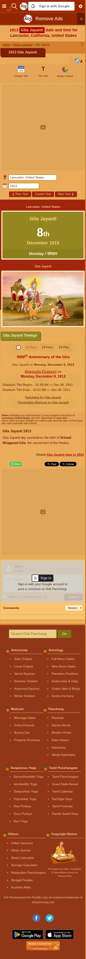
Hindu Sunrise (21, 850)
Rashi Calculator (22, 858)
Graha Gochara (62, 696)
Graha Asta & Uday (65, 681)
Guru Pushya (23, 813)
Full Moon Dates (63, 659)
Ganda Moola (61, 725)
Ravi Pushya (22, 806)
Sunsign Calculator (24, 865)
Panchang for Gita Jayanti (43, 397)
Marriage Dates (25, 717)
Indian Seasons (22, 843)
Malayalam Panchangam (28, 872)
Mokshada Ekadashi (41, 372)
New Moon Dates (64, 666)
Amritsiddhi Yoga (25, 784)
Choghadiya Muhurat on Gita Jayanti (43, 402)
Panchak (58, 717)
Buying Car (22, 732)
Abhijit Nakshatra (63, 755)
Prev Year (20, 194)
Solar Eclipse (23, 659)
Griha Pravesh (24, 725)
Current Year (43, 194)
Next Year (66, 194)
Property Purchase (27, 740)
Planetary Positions (65, 673)
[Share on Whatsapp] (16, 464)
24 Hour (47, 347)
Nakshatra (59, 747)
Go (64, 634)
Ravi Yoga (21, 821)
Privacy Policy (65, 876)
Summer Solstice (26, 681)
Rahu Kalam (60, 740)
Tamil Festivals (62, 806)
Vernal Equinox (24, 673)
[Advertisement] (43, 127)
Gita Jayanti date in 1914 (65, 454)
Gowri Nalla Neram (65, 784)
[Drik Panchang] (9, 6)
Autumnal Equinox (26, 688)
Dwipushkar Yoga (26, 791)
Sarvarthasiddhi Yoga (28, 776)
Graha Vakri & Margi (66, 688)
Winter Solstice (24, 696)
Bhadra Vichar (61, 732)
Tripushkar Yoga (25, 799)
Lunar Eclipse (23, 666)
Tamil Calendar (62, 791)
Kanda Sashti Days (65, 813)
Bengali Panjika (22, 880)
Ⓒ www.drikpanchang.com (64, 872)
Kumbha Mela (21, 887)
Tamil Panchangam (65, 776)
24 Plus (64, 347)
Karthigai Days (62, 799)
